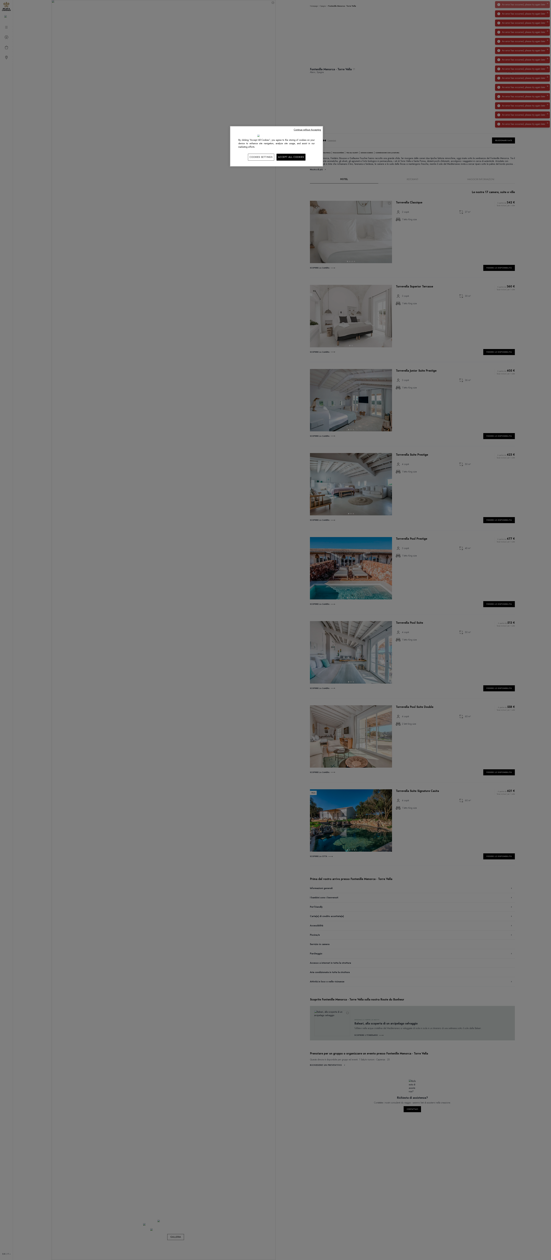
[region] (276, 146)
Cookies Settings (261, 157)
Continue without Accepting (307, 129)
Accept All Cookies (291, 157)
